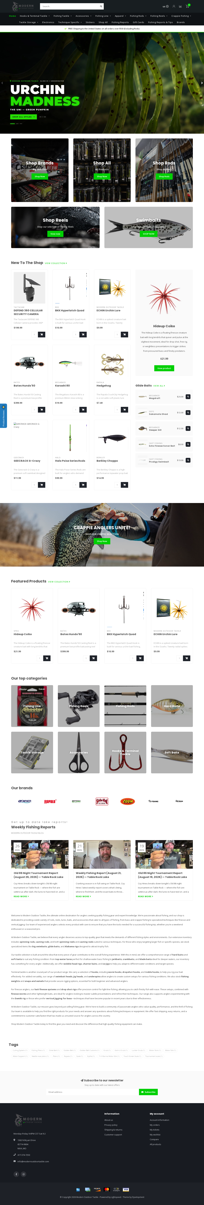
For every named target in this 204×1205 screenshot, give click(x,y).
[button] (2, 83)
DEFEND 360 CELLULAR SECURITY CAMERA (28, 312)
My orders (155, 1124)
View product (164, 368)
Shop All (103, 22)
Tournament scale (153, 1056)
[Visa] (126, 1189)
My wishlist (155, 1134)
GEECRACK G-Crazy (27, 461)
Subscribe (149, 1092)
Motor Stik (170, 1050)
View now (55, 233)
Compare (154, 1139)
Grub (107, 1050)
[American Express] (78, 1189)
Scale (79, 1056)
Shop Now (40, 176)
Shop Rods (164, 176)
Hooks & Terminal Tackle (33, 15)
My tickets (154, 1129)
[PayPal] (116, 1189)
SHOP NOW (148, 233)
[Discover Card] (97, 1189)
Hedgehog (104, 385)
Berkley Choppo (107, 461)
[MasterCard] (107, 1189)
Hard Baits (156, 686)
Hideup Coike (164, 326)
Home (12, 15)
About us (108, 1120)
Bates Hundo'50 (24, 385)
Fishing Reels (157, 15)
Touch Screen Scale (132, 1056)
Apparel (119, 15)
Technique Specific (68, 22)
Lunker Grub (138, 1050)
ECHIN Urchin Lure (108, 310)
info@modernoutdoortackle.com (33, 1161)
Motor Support (20, 1056)
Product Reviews (3, 418)
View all (158, 386)
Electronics (48, 22)
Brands (181, 22)
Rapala (68, 1056)
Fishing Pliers (38, 1050)
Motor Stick (155, 1050)
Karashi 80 (62, 385)
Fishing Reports (120, 22)
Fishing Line (102, 15)
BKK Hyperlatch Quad (69, 310)
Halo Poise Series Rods (70, 461)
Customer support (113, 1134)
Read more (21, 896)
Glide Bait (54, 1050)
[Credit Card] (88, 1189)
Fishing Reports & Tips (160, 22)
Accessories (82, 15)
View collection (55, 263)
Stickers (90, 22)
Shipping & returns (113, 1129)
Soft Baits (155, 733)
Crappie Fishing (180, 15)
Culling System (20, 1050)
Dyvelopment (138, 1197)
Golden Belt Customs (89, 1050)
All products (155, 1144)
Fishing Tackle (61, 15)
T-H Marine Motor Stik (109, 1056)
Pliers (56, 1056)
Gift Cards (138, 22)
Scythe (91, 1056)
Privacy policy (110, 1124)
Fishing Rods (137, 15)
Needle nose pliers (40, 1056)
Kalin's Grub (121, 1050)
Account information (159, 1120)
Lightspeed (116, 1197)
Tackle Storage (27, 22)
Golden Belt (70, 1050)
